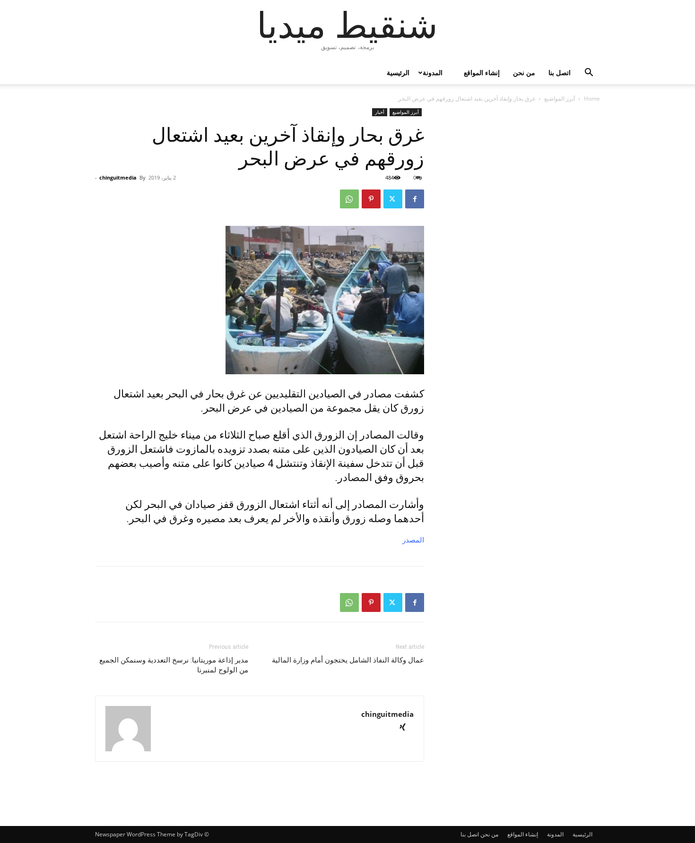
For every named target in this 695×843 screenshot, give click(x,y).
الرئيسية (398, 72)
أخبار (379, 112)
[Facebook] (414, 198)
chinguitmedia (118, 177)
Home (592, 99)
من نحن (524, 72)
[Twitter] (392, 198)
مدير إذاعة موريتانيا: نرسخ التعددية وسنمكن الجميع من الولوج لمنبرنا (173, 665)
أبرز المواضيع (559, 99)
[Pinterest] (371, 198)
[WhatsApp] (349, 198)
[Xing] (406, 727)
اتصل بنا (559, 72)
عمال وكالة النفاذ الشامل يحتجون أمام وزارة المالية (348, 660)
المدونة (433, 72)
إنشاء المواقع (482, 72)
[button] (588, 73)
